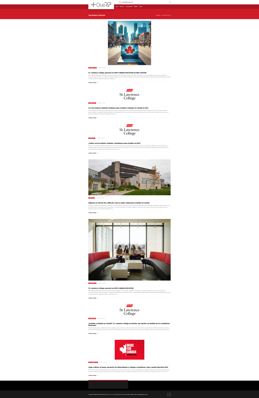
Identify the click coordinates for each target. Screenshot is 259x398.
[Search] (170, 2)
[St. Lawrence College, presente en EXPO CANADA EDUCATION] (129, 250)
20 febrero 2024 (92, 67)
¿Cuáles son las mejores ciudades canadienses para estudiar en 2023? (114, 143)
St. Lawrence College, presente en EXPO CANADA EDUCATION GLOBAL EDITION (117, 73)
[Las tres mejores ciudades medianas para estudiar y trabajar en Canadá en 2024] (129, 94)
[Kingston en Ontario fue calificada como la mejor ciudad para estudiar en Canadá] (129, 177)
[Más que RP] (101, 4)
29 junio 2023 (92, 138)
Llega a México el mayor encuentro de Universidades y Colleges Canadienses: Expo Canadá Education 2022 (128, 367)
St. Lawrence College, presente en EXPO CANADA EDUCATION (110, 288)
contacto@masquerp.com (127, 2)
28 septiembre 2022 (93, 362)
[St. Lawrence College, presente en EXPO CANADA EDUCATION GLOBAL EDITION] (129, 43)
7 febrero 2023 (92, 318)
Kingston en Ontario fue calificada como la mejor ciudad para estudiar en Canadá (118, 203)
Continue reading (92, 82)
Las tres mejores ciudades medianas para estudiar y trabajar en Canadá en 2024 (118, 108)
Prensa (104, 67)
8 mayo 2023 (91, 197)
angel (100, 67)
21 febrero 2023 (92, 283)
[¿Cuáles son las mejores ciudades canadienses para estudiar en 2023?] (129, 130)
